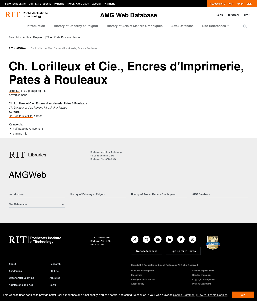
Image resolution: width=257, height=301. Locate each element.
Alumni (96, 3)
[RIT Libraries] (28, 154)
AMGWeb (21, 48)
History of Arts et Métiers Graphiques (135, 25)
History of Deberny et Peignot (76, 25)
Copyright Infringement (203, 279)
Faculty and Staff (78, 3)
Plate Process (62, 37)
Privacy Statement (201, 283)
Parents (59, 3)
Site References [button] (214, 25)
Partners (109, 3)
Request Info (217, 3)
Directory (233, 14)
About (12, 264)
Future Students (15, 3)
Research (55, 264)
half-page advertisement (28, 128)
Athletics (54, 277)
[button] (245, 26)
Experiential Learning (21, 277)
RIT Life (54, 271)
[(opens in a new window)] (134, 239)
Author (27, 37)
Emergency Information (143, 279)
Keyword (38, 37)
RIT (11, 48)
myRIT (248, 14)
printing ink (20, 133)
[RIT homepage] (26, 15)
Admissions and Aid (21, 284)
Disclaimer (136, 274)
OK (243, 294)
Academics (15, 271)
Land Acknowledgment (142, 270)
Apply (240, 3)
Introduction (36, 25)
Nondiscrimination (201, 274)
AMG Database (182, 25)
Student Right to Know (203, 270)
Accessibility (137, 283)
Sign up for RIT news (183, 251)
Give (249, 3)
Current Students (40, 3)
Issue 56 (14, 91)
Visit (231, 3)
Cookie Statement (184, 295)
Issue (76, 37)
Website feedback (146, 251)
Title (49, 37)
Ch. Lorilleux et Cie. (21, 116)
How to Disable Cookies (212, 295)
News (219, 14)
